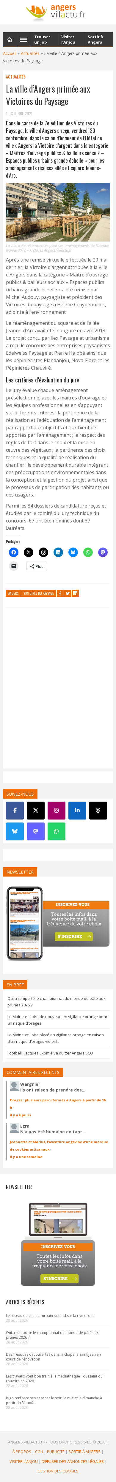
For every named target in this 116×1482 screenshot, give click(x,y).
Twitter (67, 593)
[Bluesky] (15, 831)
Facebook (60, 593)
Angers (13, 593)
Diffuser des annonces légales (73, 1461)
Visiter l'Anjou (24, 1461)
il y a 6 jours (20, 1115)
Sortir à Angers (84, 1451)
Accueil (9, 53)
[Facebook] (15, 811)
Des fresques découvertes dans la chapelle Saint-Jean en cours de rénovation (53, 1357)
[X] (36, 811)
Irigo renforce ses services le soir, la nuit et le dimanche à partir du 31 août (54, 1400)
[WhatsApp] (56, 831)
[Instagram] (56, 811)
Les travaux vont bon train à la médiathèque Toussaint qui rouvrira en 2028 (55, 1378)
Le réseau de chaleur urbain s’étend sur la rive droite (50, 1315)
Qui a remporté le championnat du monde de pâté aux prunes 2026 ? (52, 1335)
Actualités (30, 53)
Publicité (56, 1451)
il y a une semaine (26, 1156)
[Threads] (98, 811)
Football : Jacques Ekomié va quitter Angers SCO (50, 1053)
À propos (21, 1451)
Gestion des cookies (58, 1471)
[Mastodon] (36, 831)
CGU (39, 1451)
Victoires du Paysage (38, 593)
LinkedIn (75, 593)
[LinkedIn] (77, 811)
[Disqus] (58, 689)
